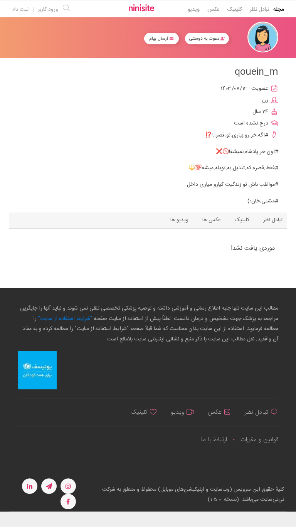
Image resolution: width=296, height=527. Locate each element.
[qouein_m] (263, 37)
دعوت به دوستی (204, 38)
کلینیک (234, 9)
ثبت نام (20, 9)
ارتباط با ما (214, 439)
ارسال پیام (159, 38)
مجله (278, 9)
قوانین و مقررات (259, 439)
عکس (213, 9)
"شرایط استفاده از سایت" (64, 318)
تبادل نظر (259, 9)
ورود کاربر (48, 9)
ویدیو (194, 9)
